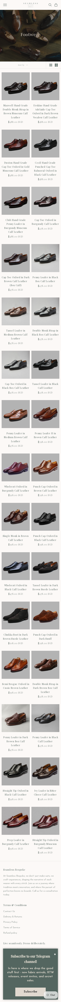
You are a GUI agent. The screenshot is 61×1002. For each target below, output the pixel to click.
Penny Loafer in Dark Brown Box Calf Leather (15, 741)
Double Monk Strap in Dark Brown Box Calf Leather (45, 688)
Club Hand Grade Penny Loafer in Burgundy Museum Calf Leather (15, 225)
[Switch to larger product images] (50, 65)
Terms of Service (11, 927)
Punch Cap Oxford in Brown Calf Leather (45, 488)
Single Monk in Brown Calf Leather (15, 537)
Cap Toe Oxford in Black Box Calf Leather (15, 385)
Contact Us (9, 911)
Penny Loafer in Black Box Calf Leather (45, 279)
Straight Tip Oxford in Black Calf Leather (15, 792)
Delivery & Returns (12, 917)
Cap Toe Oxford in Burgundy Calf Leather (45, 221)
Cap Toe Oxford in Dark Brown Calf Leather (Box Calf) (16, 281)
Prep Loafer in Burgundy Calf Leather (15, 841)
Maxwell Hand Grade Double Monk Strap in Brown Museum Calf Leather (15, 111)
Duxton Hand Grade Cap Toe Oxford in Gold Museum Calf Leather (15, 166)
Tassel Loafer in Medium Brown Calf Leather (15, 334)
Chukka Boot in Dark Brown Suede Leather (15, 636)
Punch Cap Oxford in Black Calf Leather (45, 537)
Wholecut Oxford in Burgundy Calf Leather (15, 488)
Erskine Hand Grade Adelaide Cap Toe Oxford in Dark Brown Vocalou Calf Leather (45, 111)
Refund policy (10, 933)
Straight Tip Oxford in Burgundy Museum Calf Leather (45, 844)
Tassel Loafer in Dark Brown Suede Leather (45, 587)
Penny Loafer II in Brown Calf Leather (45, 435)
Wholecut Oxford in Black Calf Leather (15, 587)
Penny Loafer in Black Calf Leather (45, 739)
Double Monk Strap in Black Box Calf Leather (45, 332)
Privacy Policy (10, 922)
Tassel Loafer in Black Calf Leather (45, 385)
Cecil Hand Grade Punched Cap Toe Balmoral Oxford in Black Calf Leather (45, 168)
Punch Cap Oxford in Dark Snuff (45, 636)
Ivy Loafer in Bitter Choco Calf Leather (45, 792)
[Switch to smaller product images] (56, 65)
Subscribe (30, 991)
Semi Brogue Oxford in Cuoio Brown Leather (15, 685)
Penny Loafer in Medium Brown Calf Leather (15, 437)
